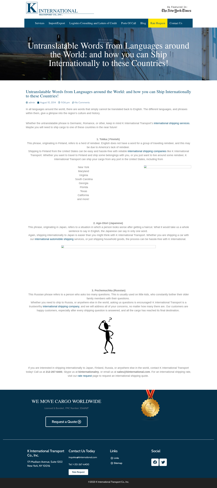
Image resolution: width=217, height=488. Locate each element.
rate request (85, 375)
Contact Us (176, 23)
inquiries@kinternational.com (83, 457)
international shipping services (171, 123)
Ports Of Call (128, 23)
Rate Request (157, 23)
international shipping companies (147, 151)
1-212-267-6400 (80, 464)
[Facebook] (155, 462)
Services (39, 23)
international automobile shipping (54, 239)
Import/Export (57, 23)
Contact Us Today (82, 451)
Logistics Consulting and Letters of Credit (93, 23)
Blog (143, 23)
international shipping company (61, 306)
